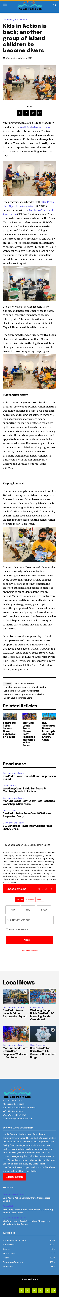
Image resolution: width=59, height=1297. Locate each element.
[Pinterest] (33, 113)
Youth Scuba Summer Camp (35, 127)
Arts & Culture (9, 785)
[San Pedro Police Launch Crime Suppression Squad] (10, 716)
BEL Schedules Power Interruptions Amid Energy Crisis (48, 731)
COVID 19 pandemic (24, 683)
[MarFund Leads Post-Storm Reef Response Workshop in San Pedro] (29, 716)
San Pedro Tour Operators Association (24, 694)
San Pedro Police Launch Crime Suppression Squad (9, 730)
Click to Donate (14, 1176)
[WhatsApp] (39, 113)
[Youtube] (53, 1290)
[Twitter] (26, 113)
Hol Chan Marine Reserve (17, 687)
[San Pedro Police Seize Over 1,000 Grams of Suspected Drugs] (43, 1034)
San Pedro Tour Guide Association (22, 690)
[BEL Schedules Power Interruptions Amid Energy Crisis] (49, 716)
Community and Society (15, 19)
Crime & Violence (10, 810)
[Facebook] (19, 113)
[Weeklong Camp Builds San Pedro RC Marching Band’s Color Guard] (43, 996)
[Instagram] (27, 1290)
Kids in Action (39, 687)
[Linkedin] (34, 1290)
